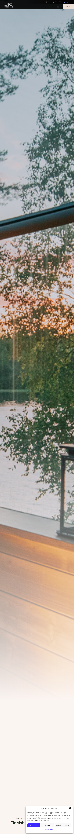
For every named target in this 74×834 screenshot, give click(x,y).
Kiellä (47, 825)
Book (68, 6)
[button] (70, 808)
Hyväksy (33, 825)
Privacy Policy (49, 829)
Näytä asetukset (63, 825)
